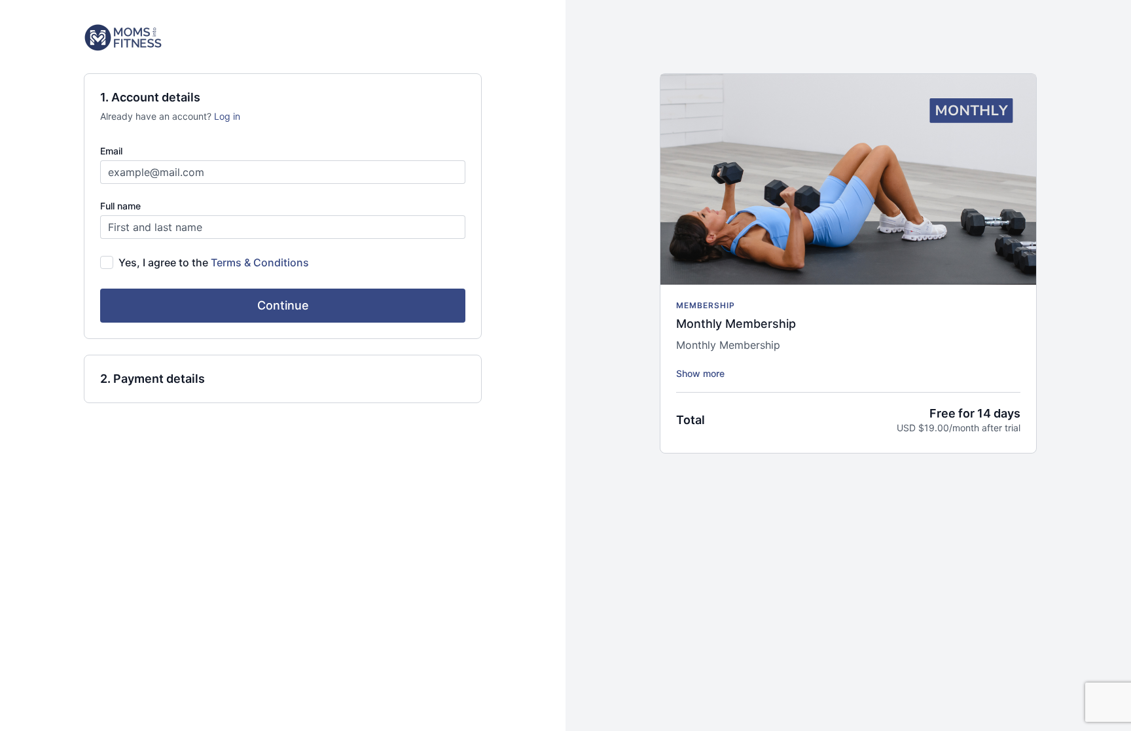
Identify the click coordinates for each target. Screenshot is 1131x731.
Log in (227, 116)
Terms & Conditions (260, 262)
